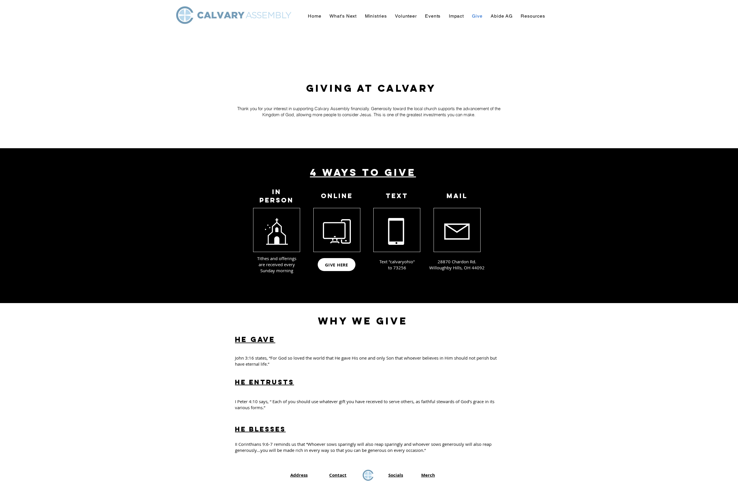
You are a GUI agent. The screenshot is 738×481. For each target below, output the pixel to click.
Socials (395, 475)
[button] (343, 16)
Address (299, 475)
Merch (428, 475)
